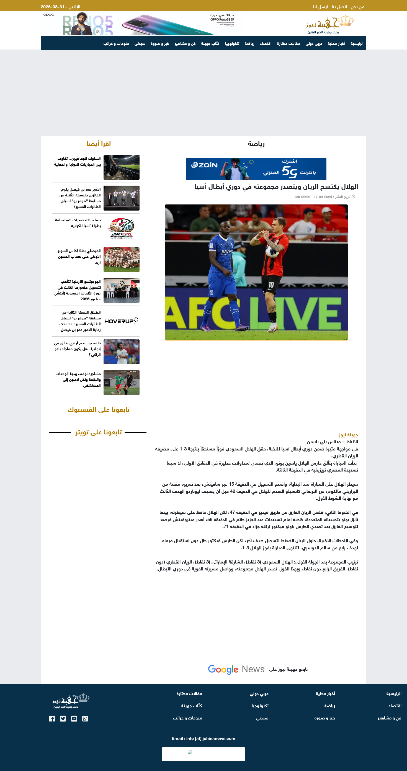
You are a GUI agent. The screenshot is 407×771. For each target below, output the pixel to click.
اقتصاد (266, 42)
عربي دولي (314, 42)
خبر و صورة (160, 42)
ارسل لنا (320, 6)
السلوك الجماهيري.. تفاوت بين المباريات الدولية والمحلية (77, 160)
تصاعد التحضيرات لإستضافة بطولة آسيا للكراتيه (78, 222)
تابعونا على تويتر (98, 431)
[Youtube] (74, 718)
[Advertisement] (203, 93)
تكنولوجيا (232, 42)
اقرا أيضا (98, 142)
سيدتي (140, 42)
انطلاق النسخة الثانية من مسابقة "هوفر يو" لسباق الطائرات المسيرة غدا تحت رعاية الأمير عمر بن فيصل (80, 320)
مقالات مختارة (288, 42)
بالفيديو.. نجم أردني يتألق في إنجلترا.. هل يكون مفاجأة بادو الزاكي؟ (77, 348)
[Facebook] (52, 718)
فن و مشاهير (185, 42)
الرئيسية (357, 42)
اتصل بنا (339, 6)
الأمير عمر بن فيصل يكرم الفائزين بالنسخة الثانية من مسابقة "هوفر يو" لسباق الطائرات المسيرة (80, 197)
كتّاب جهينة (210, 42)
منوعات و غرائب (116, 42)
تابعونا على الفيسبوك (99, 408)
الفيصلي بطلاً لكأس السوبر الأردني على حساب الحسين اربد (79, 256)
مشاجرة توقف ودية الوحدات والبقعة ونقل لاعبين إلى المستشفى (78, 379)
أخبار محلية (336, 42)
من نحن (357, 6)
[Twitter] (63, 718)
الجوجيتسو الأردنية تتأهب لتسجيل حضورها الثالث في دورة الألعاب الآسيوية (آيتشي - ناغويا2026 (77, 289)
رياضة (249, 42)
